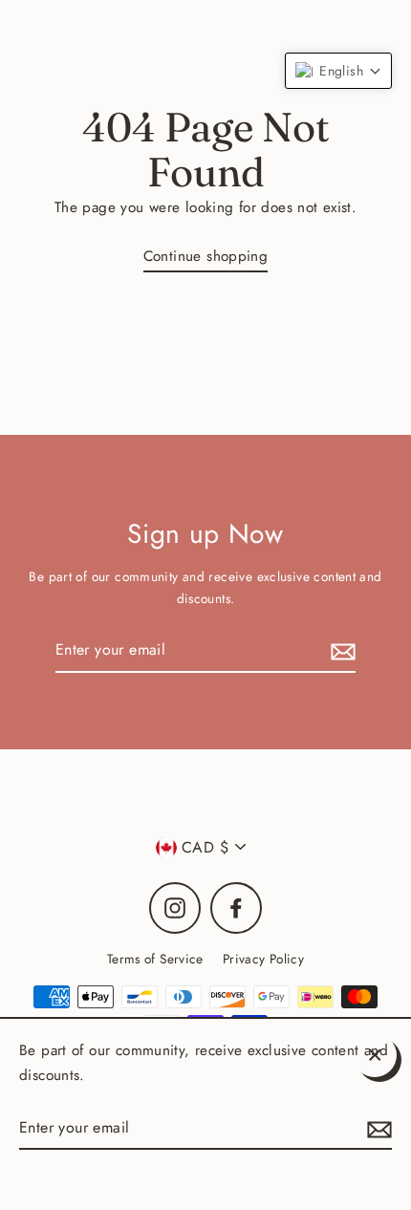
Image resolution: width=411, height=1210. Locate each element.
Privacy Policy (263, 958)
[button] (338, 71)
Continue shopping (206, 256)
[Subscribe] (340, 650)
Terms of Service (155, 958)
